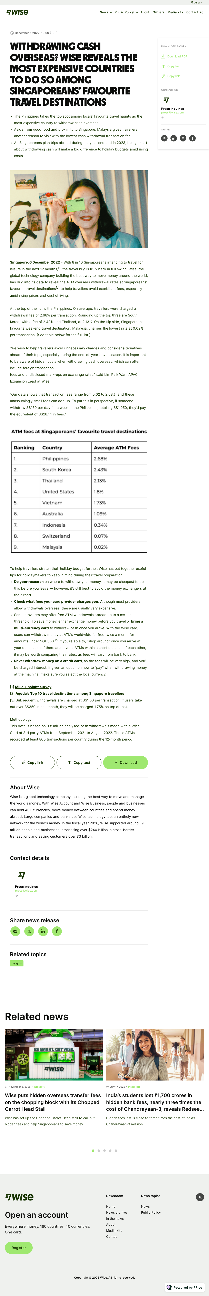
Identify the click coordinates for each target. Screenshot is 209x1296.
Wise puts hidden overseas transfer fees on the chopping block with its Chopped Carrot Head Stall (53, 1102)
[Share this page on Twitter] (29, 931)
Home (110, 1206)
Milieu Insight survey (33, 687)
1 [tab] (93, 1150)
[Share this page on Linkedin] (43, 931)
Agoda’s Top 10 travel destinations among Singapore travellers (70, 693)
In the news (115, 1218)
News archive (116, 1212)
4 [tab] (110, 1150)
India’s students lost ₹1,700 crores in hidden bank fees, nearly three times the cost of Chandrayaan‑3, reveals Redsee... (155, 1102)
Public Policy (124, 12)
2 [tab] (99, 1150)
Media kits (175, 12)
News (104, 12)
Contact (192, 12)
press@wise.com (26, 890)
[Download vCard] (70, 871)
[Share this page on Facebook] (57, 931)
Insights (17, 963)
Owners (158, 12)
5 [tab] (116, 1150)
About (144, 12)
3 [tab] (104, 1150)
